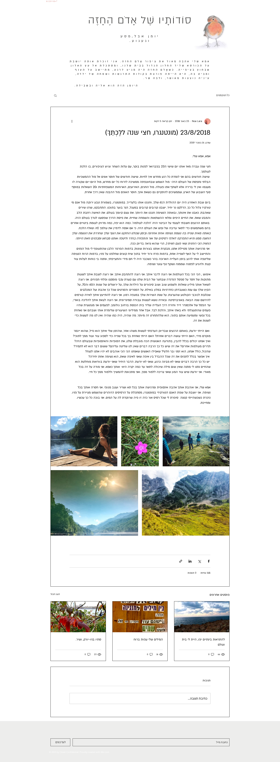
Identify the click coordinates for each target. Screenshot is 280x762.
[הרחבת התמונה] (196, 441)
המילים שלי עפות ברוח (148, 639)
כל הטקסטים (223, 95)
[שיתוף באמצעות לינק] (180, 561)
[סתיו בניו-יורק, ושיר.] (78, 616)
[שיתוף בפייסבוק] (208, 561)
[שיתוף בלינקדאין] (190, 561)
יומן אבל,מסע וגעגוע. (140, 38)
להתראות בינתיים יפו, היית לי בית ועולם (203, 642)
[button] (55, 95)
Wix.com (105, 752)
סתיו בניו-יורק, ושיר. (88, 639)
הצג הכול (55, 594)
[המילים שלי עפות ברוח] (140, 616)
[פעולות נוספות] (72, 121)
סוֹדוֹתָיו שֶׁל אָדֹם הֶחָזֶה (140, 20)
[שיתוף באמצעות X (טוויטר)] (199, 561)
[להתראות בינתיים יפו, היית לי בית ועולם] (201, 616)
